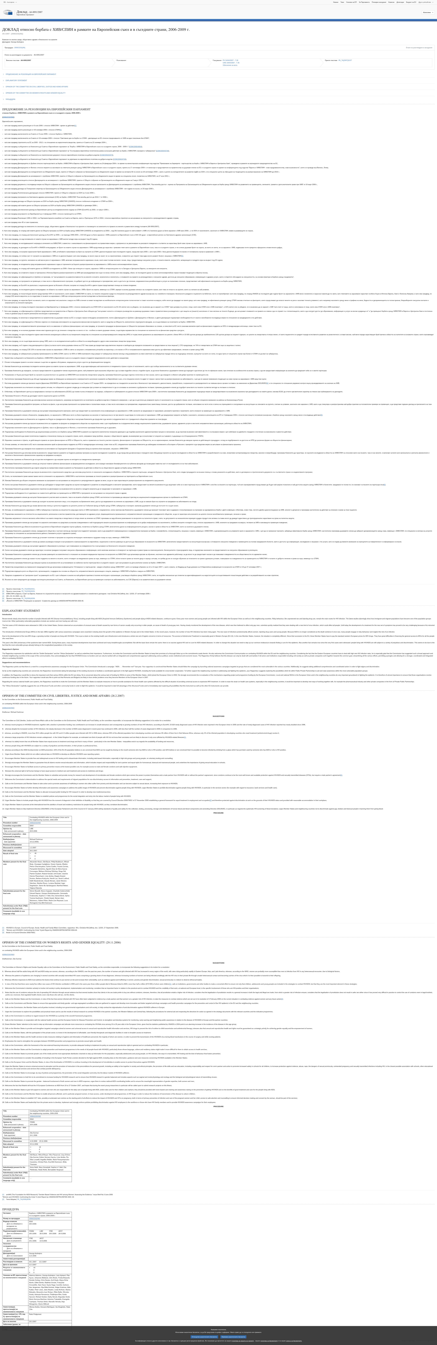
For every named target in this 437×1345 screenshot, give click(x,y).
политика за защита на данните (243, 1341)
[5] (321, 415)
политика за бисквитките (269, 1341)
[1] (75, 125)
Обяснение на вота (230, 65)
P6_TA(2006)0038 (28, 598)
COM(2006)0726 (120, 159)
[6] (384, 485)
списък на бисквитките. (294, 1341)
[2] (60, 130)
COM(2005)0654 (135, 147)
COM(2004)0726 (162, 151)
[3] (182, 256)
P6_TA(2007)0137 (345, 60)
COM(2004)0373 (106, 155)
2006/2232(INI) (19, 48)
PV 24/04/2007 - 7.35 (230, 60)
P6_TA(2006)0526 (28, 591)
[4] (267, 383)
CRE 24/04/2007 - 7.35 (231, 63)
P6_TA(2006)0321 (28, 589)
